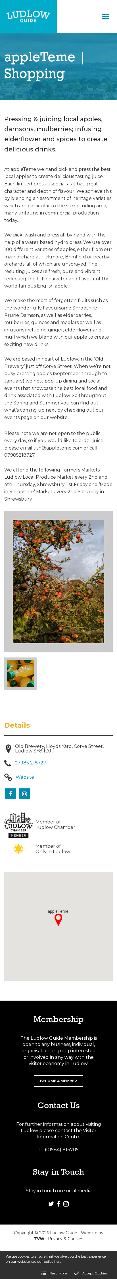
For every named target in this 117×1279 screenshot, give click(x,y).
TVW (39, 1238)
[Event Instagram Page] (24, 794)
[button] (105, 16)
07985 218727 (30, 763)
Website (25, 777)
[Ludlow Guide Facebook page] (58, 1203)
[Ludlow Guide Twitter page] (51, 1203)
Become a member (58, 1081)
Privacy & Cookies (65, 1238)
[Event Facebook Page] (10, 794)
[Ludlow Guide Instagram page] (66, 1203)
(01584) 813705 (62, 1149)
